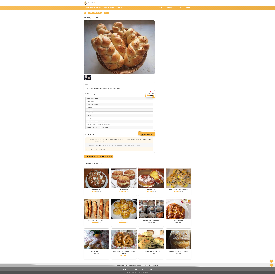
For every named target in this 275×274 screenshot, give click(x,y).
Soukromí (125, 269)
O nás (150, 269)
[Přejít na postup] (271, 265)
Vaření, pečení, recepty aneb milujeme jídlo (129, 265)
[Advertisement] (174, 26)
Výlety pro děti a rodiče (151, 265)
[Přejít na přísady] (271, 261)
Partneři (135, 269)
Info (143, 269)
